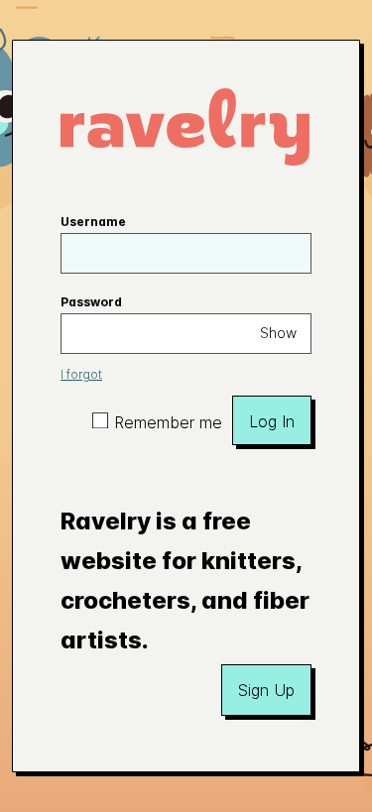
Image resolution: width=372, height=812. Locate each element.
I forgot (81, 374)
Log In (272, 421)
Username (93, 221)
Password (91, 301)
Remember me (168, 422)
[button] (266, 690)
